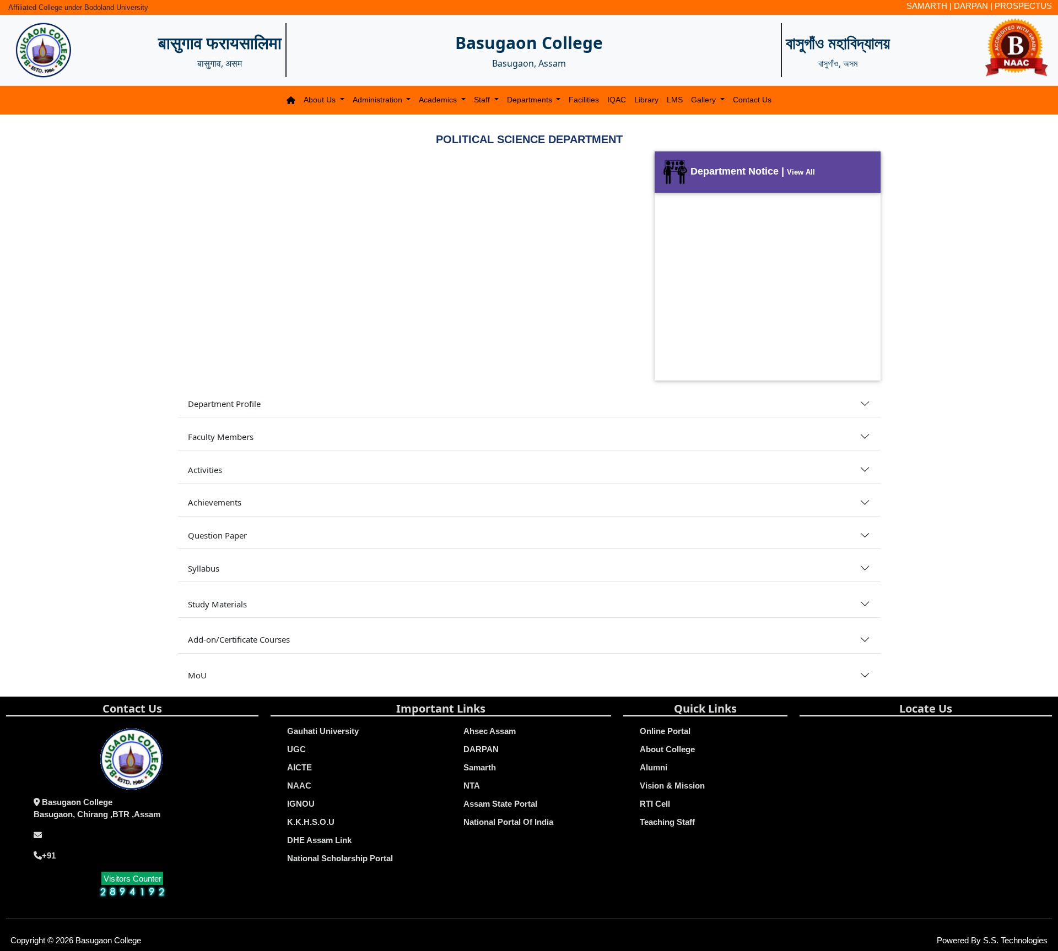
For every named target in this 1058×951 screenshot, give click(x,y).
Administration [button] (378, 99)
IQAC (616, 99)
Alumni (653, 767)
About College (667, 749)
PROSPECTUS (1023, 5)
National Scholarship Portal (340, 858)
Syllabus (203, 568)
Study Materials (217, 604)
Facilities (584, 99)
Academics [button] (439, 99)
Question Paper (217, 535)
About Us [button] (321, 99)
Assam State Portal (500, 803)
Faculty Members (220, 436)
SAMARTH (926, 5)
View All (801, 172)
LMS (675, 99)
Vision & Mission (672, 785)
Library (646, 99)
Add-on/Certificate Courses (239, 639)
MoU (197, 675)
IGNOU (301, 803)
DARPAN (971, 5)
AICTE (299, 767)
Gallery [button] (704, 99)
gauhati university (323, 731)
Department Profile (224, 403)
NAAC (299, 785)
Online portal (665, 731)
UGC (296, 749)
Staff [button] (483, 99)
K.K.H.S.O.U (310, 822)
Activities (205, 469)
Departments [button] (530, 99)
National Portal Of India (508, 822)
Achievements (214, 502)
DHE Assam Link (319, 840)
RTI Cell (655, 803)
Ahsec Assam (489, 731)
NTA (471, 785)
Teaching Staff (667, 822)
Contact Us (752, 99)
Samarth (479, 767)
